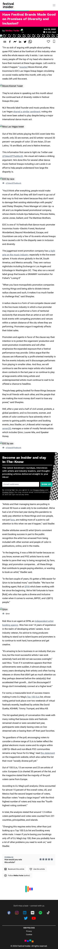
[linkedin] (20, 41)
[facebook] (9, 41)
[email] (4, 41)
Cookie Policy (8, 492)
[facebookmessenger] (14, 41)
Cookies (29, 934)
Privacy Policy (39, 490)
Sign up (46, 484)
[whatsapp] (30, 41)
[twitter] (25, 41)
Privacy (29, 931)
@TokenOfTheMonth (12, 156)
